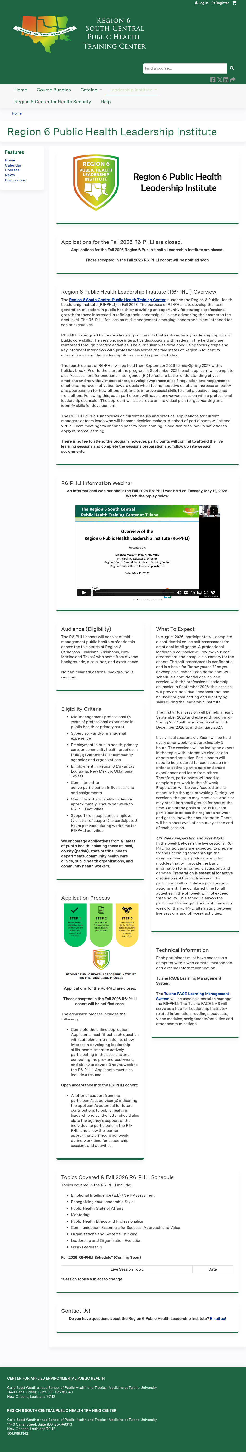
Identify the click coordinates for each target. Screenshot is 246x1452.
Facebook (212, 79)
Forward (232, 79)
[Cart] (234, 4)
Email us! (218, 1318)
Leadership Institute (131, 90)
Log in (203, 3)
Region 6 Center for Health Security (52, 101)
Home (20, 90)
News (10, 175)
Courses (12, 170)
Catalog (89, 90)
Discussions (15, 180)
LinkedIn (225, 79)
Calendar (13, 165)
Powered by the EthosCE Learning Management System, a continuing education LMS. (222, 1443)
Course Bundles (54, 90)
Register (222, 3)
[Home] (82, 32)
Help (106, 101)
